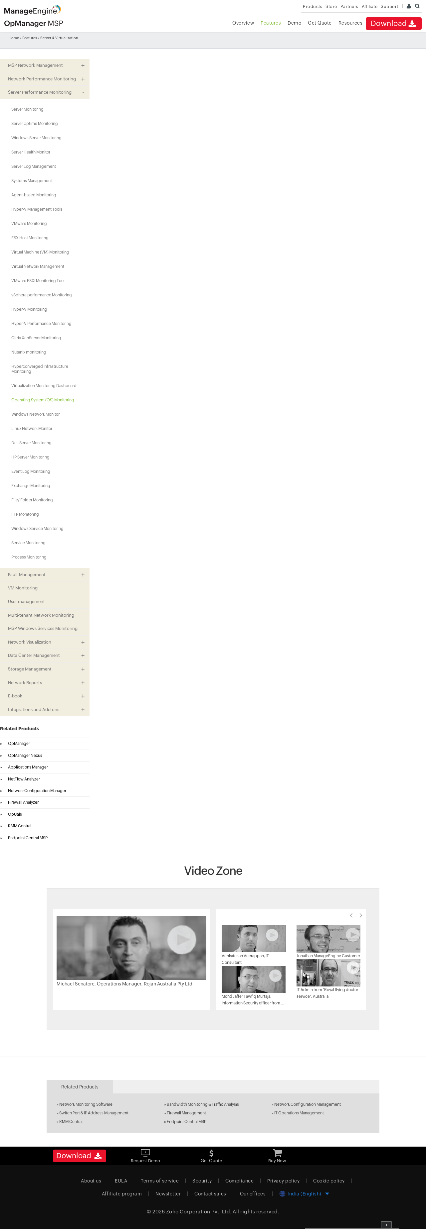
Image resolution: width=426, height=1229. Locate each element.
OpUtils (15, 814)
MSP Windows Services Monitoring (43, 628)
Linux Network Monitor (31, 428)
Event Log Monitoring (30, 471)
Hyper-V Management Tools (36, 209)
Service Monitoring (28, 543)
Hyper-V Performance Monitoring (41, 323)
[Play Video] (131, 947)
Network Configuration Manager (37, 790)
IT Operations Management (299, 1113)
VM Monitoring (23, 587)
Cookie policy (329, 1180)
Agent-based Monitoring (33, 195)
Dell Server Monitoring (31, 443)
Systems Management (31, 180)
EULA (121, 1180)
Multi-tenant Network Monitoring (41, 615)
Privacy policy (283, 1180)
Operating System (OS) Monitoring (42, 400)
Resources (350, 23)
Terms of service (160, 1180)
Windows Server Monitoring (36, 138)
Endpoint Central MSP (28, 838)
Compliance (239, 1180)
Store (331, 6)
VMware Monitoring (29, 223)
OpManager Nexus (25, 755)
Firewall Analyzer (23, 802)
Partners (349, 6)
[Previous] (351, 915)
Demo (294, 23)
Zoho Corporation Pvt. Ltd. (199, 1211)
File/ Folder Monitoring (32, 500)
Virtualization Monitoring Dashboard (44, 385)
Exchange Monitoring (30, 485)
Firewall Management (186, 1113)
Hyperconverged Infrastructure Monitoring (39, 369)
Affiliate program (122, 1193)
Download (389, 23)
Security (202, 1180)
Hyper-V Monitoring (29, 309)
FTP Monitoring (25, 514)
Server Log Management (33, 166)
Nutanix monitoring (28, 352)
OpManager (19, 743)
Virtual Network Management (37, 266)
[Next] (361, 915)
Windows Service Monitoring (37, 528)
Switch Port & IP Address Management (93, 1113)
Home (14, 38)
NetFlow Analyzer (24, 779)
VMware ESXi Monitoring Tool (38, 280)
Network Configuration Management (307, 1104)
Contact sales (210, 1193)
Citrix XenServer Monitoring (36, 338)
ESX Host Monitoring (30, 238)
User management (26, 601)
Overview (243, 23)
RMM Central (19, 826)
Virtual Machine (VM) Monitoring (40, 252)
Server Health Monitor (30, 152)
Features (271, 23)
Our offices (253, 1193)
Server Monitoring (27, 109)
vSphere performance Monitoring (41, 295)
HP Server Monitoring (30, 457)
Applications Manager (28, 767)
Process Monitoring (29, 557)
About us (91, 1180)
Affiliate (370, 6)
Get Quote (320, 23)
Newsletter (168, 1193)
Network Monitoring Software (85, 1104)
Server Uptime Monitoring (34, 123)
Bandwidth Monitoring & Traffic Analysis (203, 1104)
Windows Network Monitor (35, 414)
